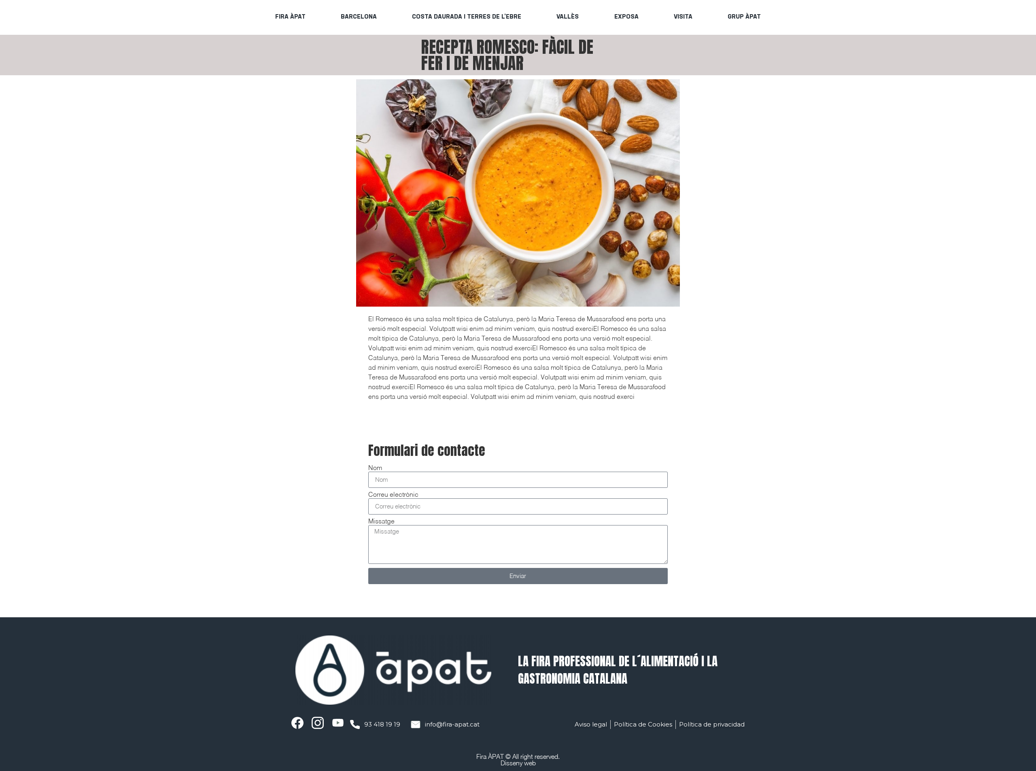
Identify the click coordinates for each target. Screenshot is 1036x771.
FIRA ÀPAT (290, 17)
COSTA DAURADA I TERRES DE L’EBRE (466, 17)
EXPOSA (626, 17)
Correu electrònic (393, 495)
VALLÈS (567, 17)
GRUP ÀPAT (744, 17)
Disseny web (518, 763)
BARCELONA (359, 17)
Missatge (381, 522)
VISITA (683, 17)
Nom (375, 468)
